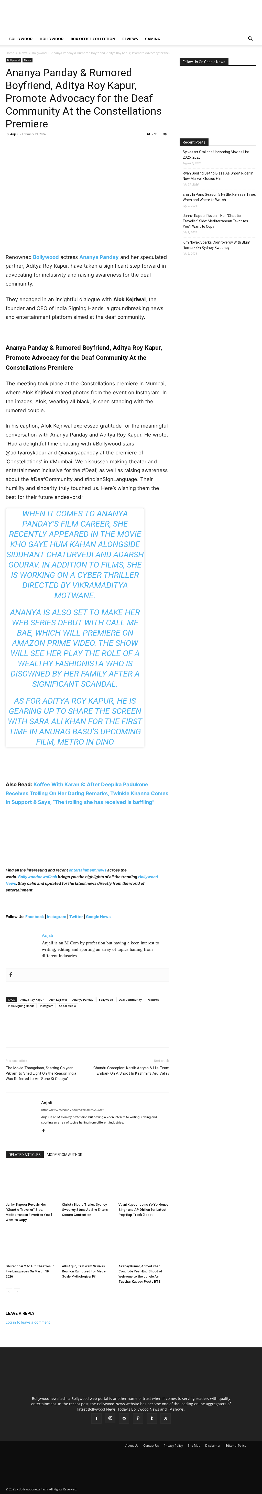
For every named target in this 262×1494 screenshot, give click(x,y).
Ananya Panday (82, 999)
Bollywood (20, 38)
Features (153, 999)
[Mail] (124, 1418)
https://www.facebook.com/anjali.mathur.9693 (72, 1110)
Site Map (194, 1445)
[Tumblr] (152, 1418)
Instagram (56, 916)
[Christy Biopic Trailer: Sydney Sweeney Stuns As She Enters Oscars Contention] (87, 1182)
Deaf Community (130, 999)
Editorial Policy (235, 1445)
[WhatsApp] (46, 145)
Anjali (14, 134)
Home (10, 53)
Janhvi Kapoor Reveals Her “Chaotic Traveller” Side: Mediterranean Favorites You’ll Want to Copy (215, 221)
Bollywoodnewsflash (38, 876)
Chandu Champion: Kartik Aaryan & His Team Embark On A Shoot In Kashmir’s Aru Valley (131, 1071)
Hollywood (51, 38)
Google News (98, 916)
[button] (250, 39)
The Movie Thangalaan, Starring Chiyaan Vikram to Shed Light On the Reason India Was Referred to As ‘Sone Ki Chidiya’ (41, 1073)
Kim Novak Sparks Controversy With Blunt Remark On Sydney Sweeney (216, 245)
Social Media (67, 1006)
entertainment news (87, 870)
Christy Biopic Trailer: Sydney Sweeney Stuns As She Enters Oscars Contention (85, 1210)
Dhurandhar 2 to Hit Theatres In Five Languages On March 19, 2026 (30, 1271)
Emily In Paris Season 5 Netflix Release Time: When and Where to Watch (219, 197)
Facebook (34, 916)
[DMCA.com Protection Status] (116, 1489)
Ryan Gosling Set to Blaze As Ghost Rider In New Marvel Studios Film (218, 176)
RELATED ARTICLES (25, 1155)
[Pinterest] (34, 145)
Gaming (152, 38)
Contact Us (151, 1445)
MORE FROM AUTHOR (64, 1155)
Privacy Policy (173, 1445)
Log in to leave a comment (28, 1322)
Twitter (76, 916)
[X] (22, 145)
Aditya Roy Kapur (32, 999)
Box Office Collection (93, 38)
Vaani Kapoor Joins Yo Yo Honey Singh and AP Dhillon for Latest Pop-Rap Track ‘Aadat (143, 1210)
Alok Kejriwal (58, 999)
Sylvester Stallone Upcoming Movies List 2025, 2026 (216, 154)
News (23, 53)
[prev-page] (9, 1292)
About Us (131, 1445)
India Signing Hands (21, 1006)
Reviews (130, 38)
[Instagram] (110, 1418)
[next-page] (17, 1292)
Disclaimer (213, 1445)
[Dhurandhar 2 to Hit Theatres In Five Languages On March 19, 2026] (31, 1244)
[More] (58, 145)
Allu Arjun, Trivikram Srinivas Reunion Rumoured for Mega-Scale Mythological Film (84, 1271)
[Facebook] (11, 145)
